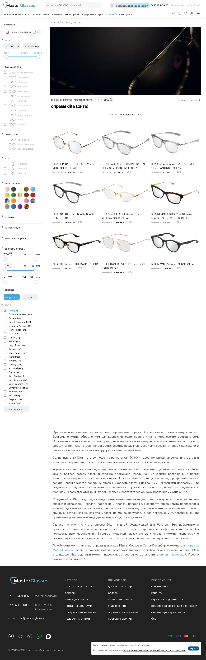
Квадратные (23, 77)
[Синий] (13, 206)
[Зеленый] (13, 195)
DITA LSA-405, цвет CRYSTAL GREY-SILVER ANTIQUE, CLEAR (173, 165)
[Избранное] (185, 14)
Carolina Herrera (20, 314)
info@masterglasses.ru (32, 618)
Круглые (21, 110)
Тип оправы (12, 134)
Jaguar (15, 349)
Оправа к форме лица (123, 611)
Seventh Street (19, 387)
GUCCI (15, 333)
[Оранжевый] (13, 200)
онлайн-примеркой (172, 554)
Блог (154, 618)
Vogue (15, 403)
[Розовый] (26, 200)
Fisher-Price (17, 329)
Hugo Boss (17, 345)
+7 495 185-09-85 (19, 604)
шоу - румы (125, 14)
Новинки (9, 216)
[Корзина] (192, 15)
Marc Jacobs (18, 352)
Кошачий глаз (24, 105)
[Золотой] (20, 195)
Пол (7, 158)
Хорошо (194, 648)
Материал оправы (15, 238)
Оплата (113, 592)
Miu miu (15, 360)
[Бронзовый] (26, 189)
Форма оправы (14, 66)
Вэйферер (22, 81)
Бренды (9, 289)
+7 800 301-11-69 (19, 595)
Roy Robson (18, 379)
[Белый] (20, 189)
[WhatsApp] (39, 636)
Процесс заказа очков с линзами (174, 605)
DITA (13, 310)
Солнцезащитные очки (16, 14)
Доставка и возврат (121, 586)
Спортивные (23, 96)
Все (30, 297)
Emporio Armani (20, 325)
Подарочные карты (92, 14)
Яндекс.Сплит (117, 605)
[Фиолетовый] (20, 206)
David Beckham (20, 321)
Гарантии (157, 592)
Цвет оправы (12, 183)
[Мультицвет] (7, 200)
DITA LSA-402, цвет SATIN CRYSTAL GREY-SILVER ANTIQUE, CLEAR (124, 165)
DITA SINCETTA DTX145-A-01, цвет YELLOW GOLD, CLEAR (123, 216)
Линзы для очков (52, 14)
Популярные (11, 297)
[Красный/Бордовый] (32, 195)
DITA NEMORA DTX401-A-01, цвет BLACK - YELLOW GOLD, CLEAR (171, 216)
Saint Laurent (18, 383)
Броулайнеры (24, 114)
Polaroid (16, 368)
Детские (22, 173)
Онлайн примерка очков (168, 611)
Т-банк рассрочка (120, 598)
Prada (14, 372)
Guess (14, 337)
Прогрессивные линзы (80, 611)
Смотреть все (15, 409)
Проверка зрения (120, 618)
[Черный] (13, 189)
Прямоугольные (25, 72)
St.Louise (16, 395)
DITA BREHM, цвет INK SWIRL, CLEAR (75, 264)
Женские (22, 168)
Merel (14, 356)
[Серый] (7, 206)
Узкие (20, 119)
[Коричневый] (26, 195)
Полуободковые (26, 144)
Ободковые (23, 139)
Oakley (15, 364)
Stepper (16, 399)
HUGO (14, 341)
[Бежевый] (7, 189)
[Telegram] (29, 636)
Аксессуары (72, 14)
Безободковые (25, 148)
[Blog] (11, 636)
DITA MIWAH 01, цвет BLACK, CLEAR (173, 264)
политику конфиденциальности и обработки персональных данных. (154, 649)
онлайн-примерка (21, 31)
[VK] (20, 636)
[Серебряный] (32, 200)
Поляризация (12, 227)
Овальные (22, 91)
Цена (7, 40)
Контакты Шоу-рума (79, 605)
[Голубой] (32, 189)
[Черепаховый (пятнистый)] (26, 206)
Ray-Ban (16, 376)
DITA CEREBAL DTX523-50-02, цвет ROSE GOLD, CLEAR (74, 165)
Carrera (15, 318)
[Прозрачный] (20, 200)
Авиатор (21, 100)
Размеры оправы (15, 248)
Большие (22, 86)
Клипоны (22, 124)
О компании (159, 586)
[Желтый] (7, 195)
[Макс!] (48, 636)
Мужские (22, 163)
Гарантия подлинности (167, 598)
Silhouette (17, 391)
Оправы (36, 14)
